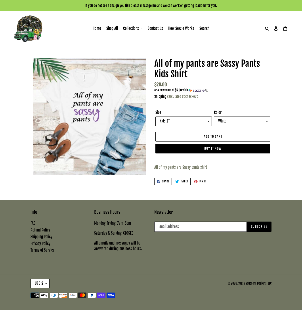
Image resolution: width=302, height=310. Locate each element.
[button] (181, 90)
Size (158, 112)
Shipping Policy (41, 236)
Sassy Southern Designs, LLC (254, 283)
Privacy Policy (40, 243)
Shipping (160, 96)
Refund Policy (40, 230)
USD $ (39, 283)
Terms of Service (43, 250)
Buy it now (213, 148)
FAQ (33, 223)
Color (218, 112)
